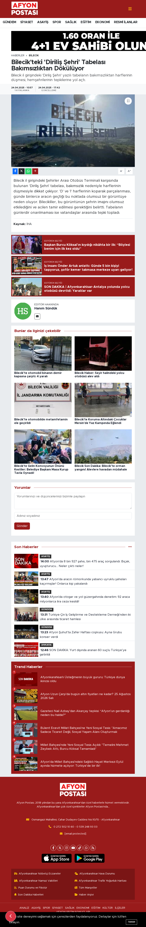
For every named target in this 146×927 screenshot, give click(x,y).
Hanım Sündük (45, 308)
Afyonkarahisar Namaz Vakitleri (38, 880)
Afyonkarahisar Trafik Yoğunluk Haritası (102, 880)
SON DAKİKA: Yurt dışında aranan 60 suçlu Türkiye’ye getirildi (83, 652)
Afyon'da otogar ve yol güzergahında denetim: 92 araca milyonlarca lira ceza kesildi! (85, 599)
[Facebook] (53, 848)
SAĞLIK (70, 22)
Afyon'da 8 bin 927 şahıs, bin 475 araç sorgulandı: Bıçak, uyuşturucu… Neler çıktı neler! (85, 564)
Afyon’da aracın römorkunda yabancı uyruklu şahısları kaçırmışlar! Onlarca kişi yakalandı (83, 581)
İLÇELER (120, 908)
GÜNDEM (9, 22)
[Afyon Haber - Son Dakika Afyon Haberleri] (24, 8)
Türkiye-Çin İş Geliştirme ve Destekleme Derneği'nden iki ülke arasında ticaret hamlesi (85, 617)
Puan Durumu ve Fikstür (32, 887)
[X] (60, 848)
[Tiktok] (80, 848)
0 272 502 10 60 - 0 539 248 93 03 (75, 826)
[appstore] (56, 858)
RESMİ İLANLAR (125, 22)
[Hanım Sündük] (22, 310)
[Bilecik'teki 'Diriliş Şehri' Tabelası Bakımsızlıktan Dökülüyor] (73, 130)
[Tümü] (130, 546)
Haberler (17, 55)
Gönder (22, 525)
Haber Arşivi (86, 894)
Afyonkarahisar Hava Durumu (97, 873)
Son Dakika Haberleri (30, 894)
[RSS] (93, 848)
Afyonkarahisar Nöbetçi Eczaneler (40, 873)
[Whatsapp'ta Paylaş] (28, 171)
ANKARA (46, 645)
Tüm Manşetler (88, 887)
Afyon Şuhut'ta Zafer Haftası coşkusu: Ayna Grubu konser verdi (81, 634)
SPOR (57, 22)
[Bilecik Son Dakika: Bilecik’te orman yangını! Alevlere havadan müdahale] (103, 446)
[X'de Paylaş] (22, 171)
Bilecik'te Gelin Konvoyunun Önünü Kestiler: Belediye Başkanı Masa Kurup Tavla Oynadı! (41, 469)
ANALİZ (24, 908)
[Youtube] (73, 848)
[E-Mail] (37, 316)
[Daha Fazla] (35, 171)
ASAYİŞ (42, 22)
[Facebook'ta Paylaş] (15, 171)
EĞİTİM (86, 22)
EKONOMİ (102, 22)
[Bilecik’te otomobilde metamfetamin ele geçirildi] (43, 399)
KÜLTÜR (107, 908)
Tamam (131, 922)
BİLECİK (34, 55)
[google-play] (89, 858)
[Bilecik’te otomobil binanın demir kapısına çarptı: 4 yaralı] (43, 353)
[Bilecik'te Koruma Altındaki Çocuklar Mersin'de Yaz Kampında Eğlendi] (103, 399)
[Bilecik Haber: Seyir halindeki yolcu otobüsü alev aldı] (103, 353)
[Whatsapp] (86, 848)
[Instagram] (66, 848)
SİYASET (26, 22)
